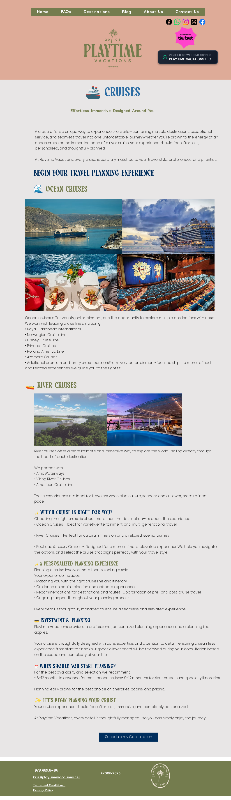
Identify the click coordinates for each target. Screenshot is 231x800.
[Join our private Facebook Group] (202, 22)
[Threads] (194, 22)
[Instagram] (186, 22)
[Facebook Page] (169, 22)
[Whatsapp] (177, 22)
